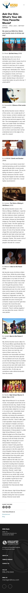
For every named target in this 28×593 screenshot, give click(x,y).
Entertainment (6, 514)
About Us (5, 555)
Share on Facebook (3, 507)
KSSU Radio (6, 529)
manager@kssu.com (10, 580)
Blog (3, 516)
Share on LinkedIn (9, 507)
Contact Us (5, 563)
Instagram (4, 586)
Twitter (10, 586)
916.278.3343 (8, 572)
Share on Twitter (6, 507)
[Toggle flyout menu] (24, 4)
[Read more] (14, 44)
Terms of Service (7, 559)
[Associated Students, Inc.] (10, 542)
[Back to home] (10, 4)
